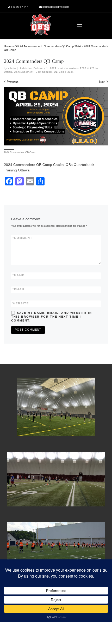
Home (7, 46)
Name (18, 275)
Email (19, 289)
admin (12, 68)
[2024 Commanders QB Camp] (56, 116)
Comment (23, 237)
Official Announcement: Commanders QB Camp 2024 (48, 46)
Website (21, 303)
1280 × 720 (87, 68)
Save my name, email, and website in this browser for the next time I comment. (51, 316)
